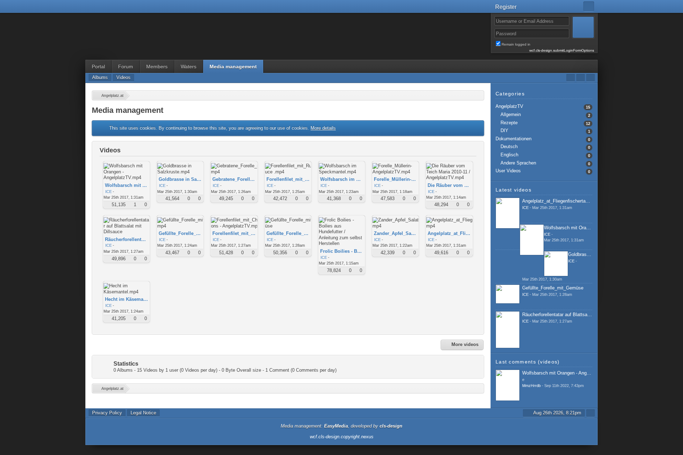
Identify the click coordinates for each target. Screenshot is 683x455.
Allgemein (511, 114)
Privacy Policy (107, 412)
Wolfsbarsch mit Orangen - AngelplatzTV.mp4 (591, 227)
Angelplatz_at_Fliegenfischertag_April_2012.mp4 (572, 201)
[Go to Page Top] (590, 413)
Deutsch (509, 146)
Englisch (509, 154)
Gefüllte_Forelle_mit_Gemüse (552, 288)
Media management (233, 66)
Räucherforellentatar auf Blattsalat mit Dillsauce (571, 314)
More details (323, 128)
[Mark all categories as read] (570, 78)
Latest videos (513, 190)
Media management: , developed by (341, 426)
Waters (188, 66)
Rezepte (509, 122)
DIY (504, 130)
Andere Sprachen (518, 163)
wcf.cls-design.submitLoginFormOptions (561, 50)
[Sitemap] (580, 78)
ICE (108, 191)
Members (157, 66)
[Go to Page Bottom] (590, 78)
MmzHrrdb (531, 385)
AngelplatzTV (509, 106)
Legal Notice (143, 412)
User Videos (508, 170)
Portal (98, 66)
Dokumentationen (513, 138)
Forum (125, 66)
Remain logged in (548, 44)
